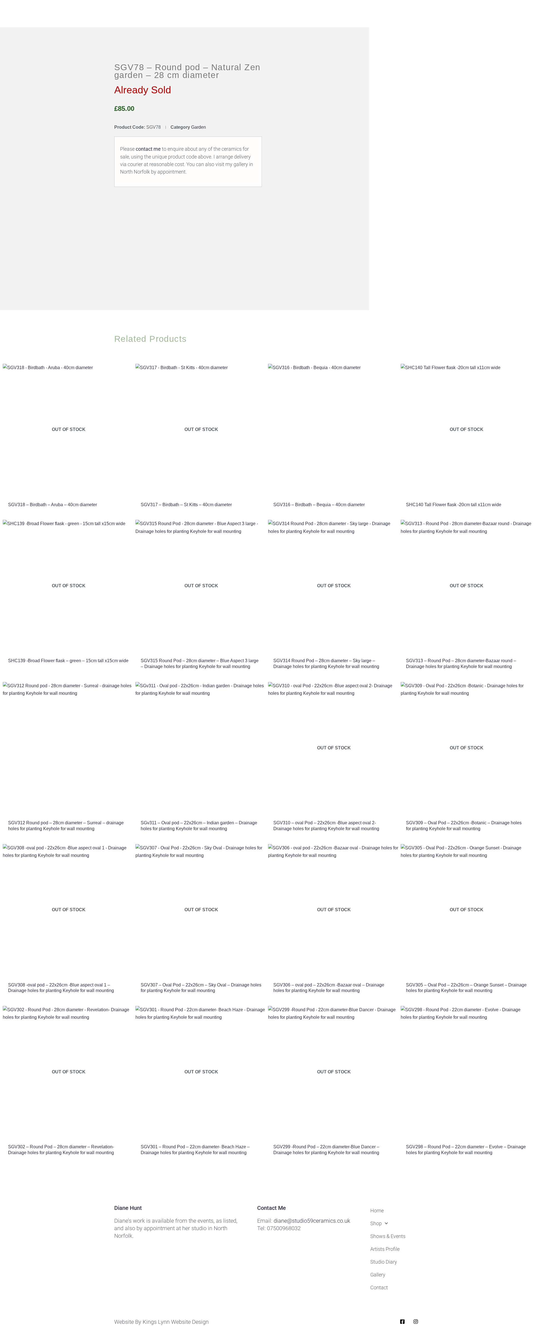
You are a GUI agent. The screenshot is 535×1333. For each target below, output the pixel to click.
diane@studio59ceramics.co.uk (312, 1220)
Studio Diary (383, 1262)
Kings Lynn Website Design (176, 1322)
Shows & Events (387, 1236)
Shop (376, 1223)
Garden (198, 127)
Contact (379, 1287)
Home (377, 1210)
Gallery (377, 1275)
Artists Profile (385, 1249)
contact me (148, 149)
